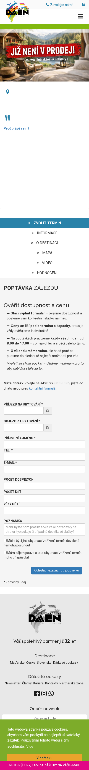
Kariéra (38, 683)
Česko (31, 662)
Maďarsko (17, 662)
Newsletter (13, 683)
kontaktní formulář (43, 388)
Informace (46, 233)
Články (27, 683)
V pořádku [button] (44, 758)
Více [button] (29, 746)
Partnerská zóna (72, 683)
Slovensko (44, 662)
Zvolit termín (47, 223)
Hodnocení (47, 273)
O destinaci (46, 243)
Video (46, 263)
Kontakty (52, 683)
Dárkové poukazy (65, 662)
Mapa (46, 253)
